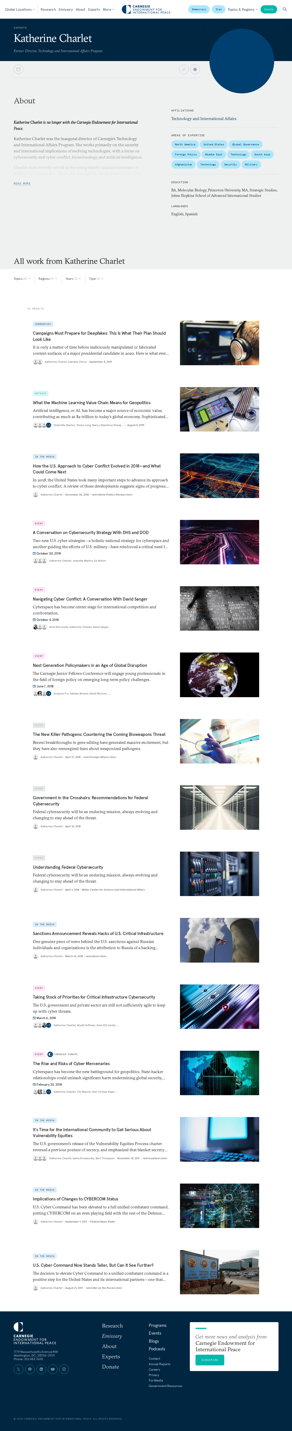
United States (213, 144)
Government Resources (165, 1386)
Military (251, 164)
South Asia (262, 154)
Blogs (154, 1341)
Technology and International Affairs (204, 118)
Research (48, 9)
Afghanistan (183, 164)
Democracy (199, 9)
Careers (154, 1369)
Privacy (154, 1375)
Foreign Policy (186, 154)
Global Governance (245, 144)
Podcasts (157, 1348)
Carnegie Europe (66, 1054)
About (80, 9)
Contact (154, 1358)
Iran (219, 9)
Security (230, 164)
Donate (269, 9)
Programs (158, 1325)
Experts (94, 9)
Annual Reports (159, 1364)
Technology (238, 154)
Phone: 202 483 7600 (28, 1359)
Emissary (66, 9)
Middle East (213, 154)
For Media (156, 1380)
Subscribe (209, 1360)
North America (185, 144)
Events (155, 1333)
